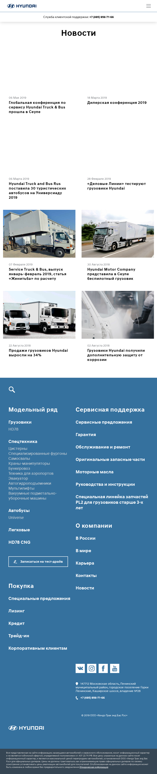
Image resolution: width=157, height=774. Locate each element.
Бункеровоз (19, 468)
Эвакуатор (18, 478)
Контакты (86, 575)
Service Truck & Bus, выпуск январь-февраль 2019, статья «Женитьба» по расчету (37, 274)
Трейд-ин (18, 635)
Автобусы (19, 510)
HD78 (13, 429)
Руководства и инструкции (105, 484)
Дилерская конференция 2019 (117, 102)
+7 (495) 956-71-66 (101, 17)
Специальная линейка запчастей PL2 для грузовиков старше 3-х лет (112, 502)
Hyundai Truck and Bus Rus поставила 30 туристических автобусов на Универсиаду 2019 (37, 190)
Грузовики (20, 422)
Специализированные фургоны (37, 453)
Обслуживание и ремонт (103, 447)
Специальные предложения (39, 598)
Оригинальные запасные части (110, 459)
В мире (83, 550)
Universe (16, 517)
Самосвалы (19, 458)
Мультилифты (21, 488)
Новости (85, 588)
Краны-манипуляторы (29, 463)
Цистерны (17, 448)
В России (86, 538)
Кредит (16, 623)
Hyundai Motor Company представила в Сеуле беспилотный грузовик (111, 274)
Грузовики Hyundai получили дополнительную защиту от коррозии (116, 355)
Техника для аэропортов (30, 473)
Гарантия (86, 434)
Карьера (85, 563)
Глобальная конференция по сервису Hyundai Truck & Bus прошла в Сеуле (37, 107)
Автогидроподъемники (29, 483)
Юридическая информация (93, 767)
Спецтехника (22, 441)
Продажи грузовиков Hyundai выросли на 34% (38, 352)
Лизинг (16, 611)
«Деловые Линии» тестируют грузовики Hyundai (116, 185)
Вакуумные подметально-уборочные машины (32, 496)
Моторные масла (95, 471)
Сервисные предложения (104, 422)
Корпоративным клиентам (37, 648)
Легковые (19, 529)
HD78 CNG (19, 542)
